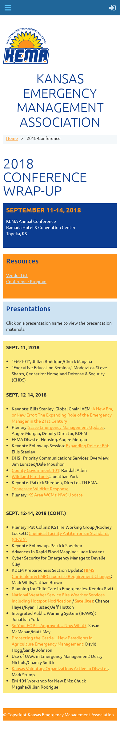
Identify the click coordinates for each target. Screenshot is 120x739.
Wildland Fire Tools (30, 476)
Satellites (84, 600)
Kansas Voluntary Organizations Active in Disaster (60, 668)
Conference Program (26, 281)
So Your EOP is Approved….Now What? (49, 625)
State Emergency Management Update (66, 427)
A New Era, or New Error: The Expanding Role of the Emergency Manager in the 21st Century (62, 415)
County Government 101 (35, 470)
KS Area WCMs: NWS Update (55, 494)
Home (12, 138)
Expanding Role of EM (87, 445)
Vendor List (17, 275)
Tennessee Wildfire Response (40, 488)
